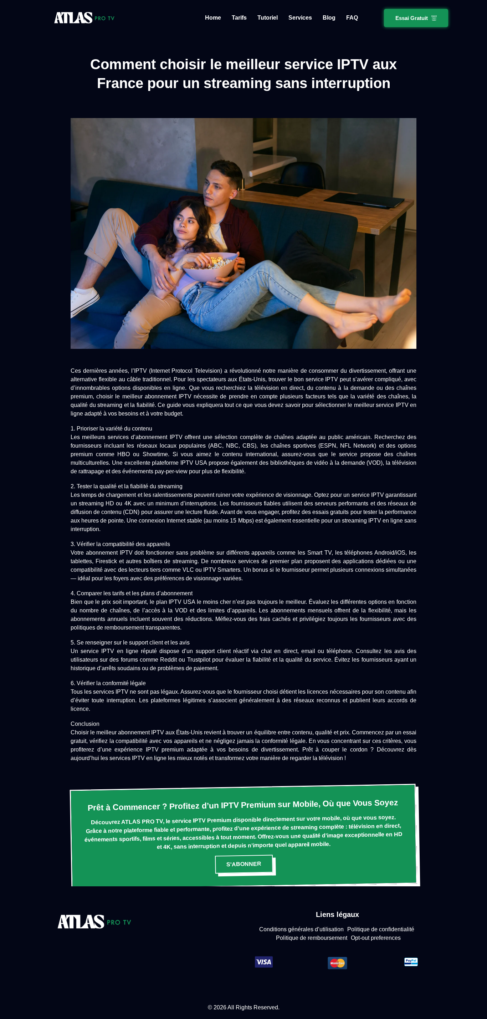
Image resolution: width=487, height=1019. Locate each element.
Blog (329, 18)
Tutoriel (267, 18)
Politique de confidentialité (380, 929)
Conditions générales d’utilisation (301, 929)
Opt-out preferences (376, 938)
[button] (416, 18)
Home (213, 18)
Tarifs (239, 18)
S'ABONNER (243, 863)
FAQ (352, 18)
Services (300, 18)
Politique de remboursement (311, 938)
